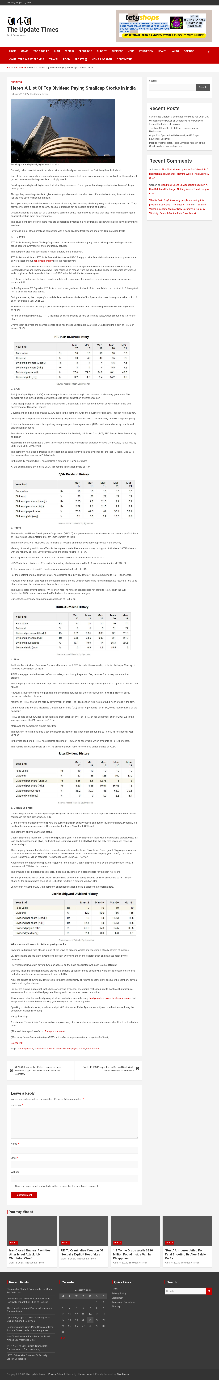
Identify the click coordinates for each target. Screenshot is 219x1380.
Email (14, 1157)
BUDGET (102, 51)
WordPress (123, 1374)
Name (15, 1143)
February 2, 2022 (19, 94)
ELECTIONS (85, 51)
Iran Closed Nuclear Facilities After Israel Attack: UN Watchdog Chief (30, 1254)
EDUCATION (146, 51)
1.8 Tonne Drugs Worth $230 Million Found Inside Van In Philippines (133, 1254)
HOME (12, 51)
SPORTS (79, 59)
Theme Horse (85, 1374)
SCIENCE (189, 51)
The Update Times (33, 29)
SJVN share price (43, 1048)
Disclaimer (117, 1297)
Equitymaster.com (54, 1031)
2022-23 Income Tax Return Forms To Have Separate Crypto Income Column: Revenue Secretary (38, 1070)
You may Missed (21, 1212)
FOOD (66, 59)
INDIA (57, 51)
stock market (93, 1048)
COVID (25, 51)
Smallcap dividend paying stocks (69, 1048)
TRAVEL (53, 59)
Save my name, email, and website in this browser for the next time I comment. (56, 1186)
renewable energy (43, 260)
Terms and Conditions (123, 1302)
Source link (16, 1043)
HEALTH (162, 51)
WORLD (69, 51)
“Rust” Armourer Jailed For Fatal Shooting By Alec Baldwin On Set (186, 1254)
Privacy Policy (119, 1293)
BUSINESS (117, 51)
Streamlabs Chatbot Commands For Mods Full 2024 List (179, 116)
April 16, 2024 (16, 1262)
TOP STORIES (41, 51)
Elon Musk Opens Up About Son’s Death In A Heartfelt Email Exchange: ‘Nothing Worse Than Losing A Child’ (179, 174)
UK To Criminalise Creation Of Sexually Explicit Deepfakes (82, 1252)
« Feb (62, 1338)
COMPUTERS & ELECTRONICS (26, 59)
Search (153, 80)
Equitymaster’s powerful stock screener (110, 998)
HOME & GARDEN (102, 59)
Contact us (124, 59)
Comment (17, 1105)
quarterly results (25, 1048)
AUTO (175, 51)
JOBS (131, 51)
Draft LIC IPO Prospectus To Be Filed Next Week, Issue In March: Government (108, 1069)
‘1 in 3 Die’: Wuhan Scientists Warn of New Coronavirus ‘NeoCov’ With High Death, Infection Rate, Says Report (177, 209)
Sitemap (116, 1306)
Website (15, 1172)
